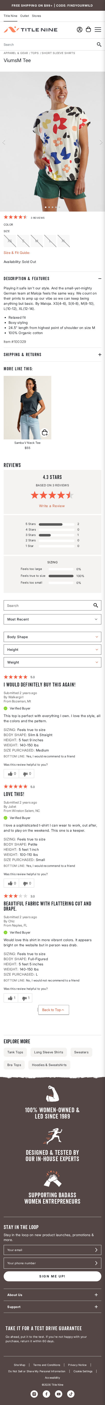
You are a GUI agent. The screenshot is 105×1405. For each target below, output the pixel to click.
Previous (3, 141)
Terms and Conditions (46, 1365)
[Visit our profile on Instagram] (34, 1394)
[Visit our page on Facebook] (46, 1394)
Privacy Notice (77, 1365)
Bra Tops (14, 1065)
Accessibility (52, 1377)
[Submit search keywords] (99, 44)
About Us (14, 1295)
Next (101, 141)
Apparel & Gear (16, 53)
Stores (36, 16)
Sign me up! (52, 1276)
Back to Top (51, 1010)
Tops (35, 53)
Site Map (19, 1365)
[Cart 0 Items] (88, 29)
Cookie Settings (83, 1371)
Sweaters (81, 1052)
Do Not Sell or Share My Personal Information (36, 1371)
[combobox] (46, 44)
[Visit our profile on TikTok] (70, 1394)
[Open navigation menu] (97, 29)
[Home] (30, 29)
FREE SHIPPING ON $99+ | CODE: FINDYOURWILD (52, 5)
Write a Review (52, 506)
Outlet (24, 16)
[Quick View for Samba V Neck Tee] (27, 407)
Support (14, 1307)
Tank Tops (15, 1052)
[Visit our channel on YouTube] (58, 1394)
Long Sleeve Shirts (48, 1052)
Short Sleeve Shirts (58, 53)
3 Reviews (38, 217)
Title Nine (10, 16)
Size (7, 231)
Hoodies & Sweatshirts (49, 1065)
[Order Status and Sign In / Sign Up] (79, 29)
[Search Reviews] (95, 605)
